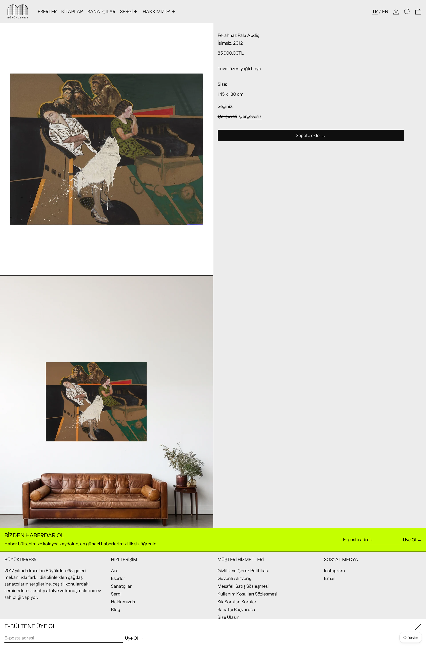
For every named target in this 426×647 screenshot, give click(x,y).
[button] (407, 11)
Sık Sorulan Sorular (236, 601)
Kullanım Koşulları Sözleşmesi (247, 594)
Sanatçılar (121, 586)
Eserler (118, 578)
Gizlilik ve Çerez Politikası (243, 570)
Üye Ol (409, 539)
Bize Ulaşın (228, 617)
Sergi (116, 594)
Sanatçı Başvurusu (236, 609)
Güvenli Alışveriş (234, 578)
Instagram (334, 570)
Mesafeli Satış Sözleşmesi (243, 586)
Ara (114, 570)
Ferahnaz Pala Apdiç (238, 35)
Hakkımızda (123, 601)
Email (329, 578)
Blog (115, 609)
